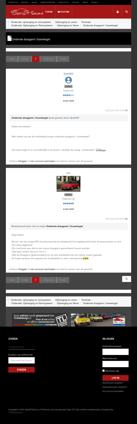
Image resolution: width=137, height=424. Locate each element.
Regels (94, 2)
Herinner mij (112, 371)
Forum (48, 12)
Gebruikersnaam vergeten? (114, 387)
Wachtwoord (109, 358)
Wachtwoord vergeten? (112, 383)
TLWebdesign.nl (15, 412)
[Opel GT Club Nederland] (98, 319)
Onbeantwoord (47, 2)
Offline (68, 86)
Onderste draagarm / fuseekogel (30, 117)
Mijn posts (63, 2)
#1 (126, 110)
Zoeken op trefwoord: (20, 354)
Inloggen (22, 161)
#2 (126, 219)
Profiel (75, 2)
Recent (24, 2)
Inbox (85, 2)
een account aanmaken (43, 161)
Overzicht (13, 2)
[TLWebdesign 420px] (40, 319)
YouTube (64, 12)
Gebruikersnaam (111, 346)
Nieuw (34, 2)
